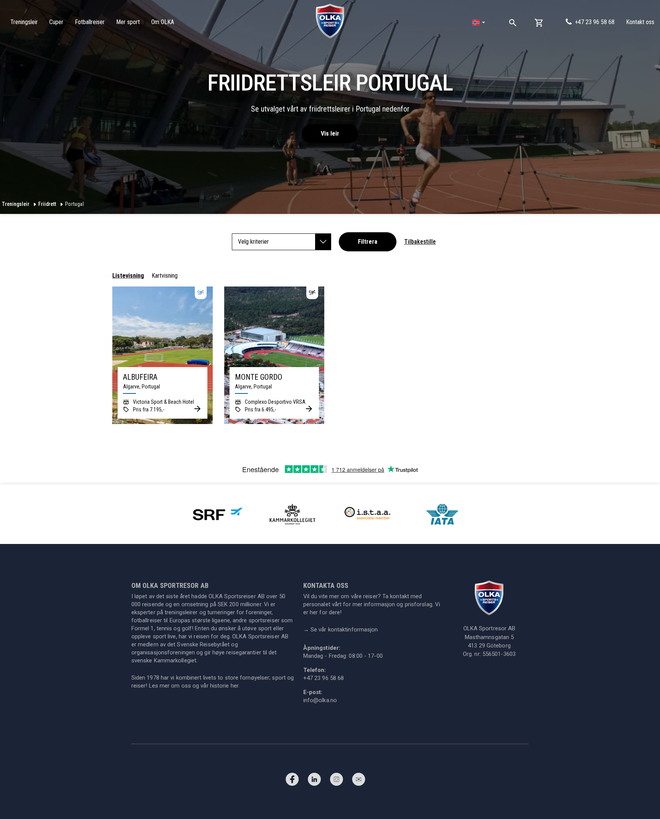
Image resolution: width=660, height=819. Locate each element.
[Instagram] (336, 781)
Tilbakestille (420, 241)
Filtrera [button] (367, 241)
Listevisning (128, 275)
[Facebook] (292, 781)
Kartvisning (165, 275)
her (234, 685)
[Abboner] (358, 781)
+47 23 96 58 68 (595, 22)
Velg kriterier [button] (253, 241)
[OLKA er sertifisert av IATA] (442, 513)
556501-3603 (499, 654)
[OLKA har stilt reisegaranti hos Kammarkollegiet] (292, 513)
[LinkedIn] (314, 781)
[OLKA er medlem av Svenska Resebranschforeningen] (218, 513)
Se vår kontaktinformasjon (340, 629)
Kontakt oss (640, 22)
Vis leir (330, 133)
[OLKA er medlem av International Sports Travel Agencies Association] (367, 513)
